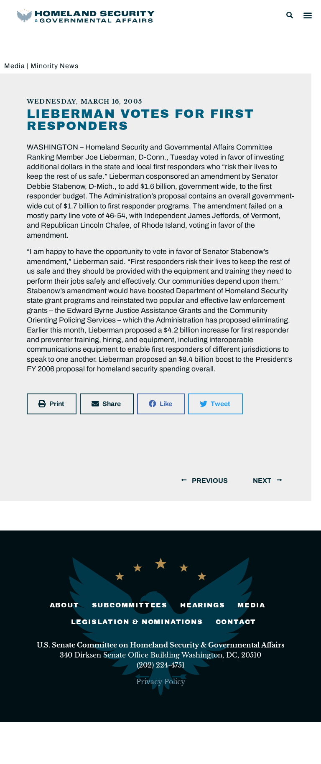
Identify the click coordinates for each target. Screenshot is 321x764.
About (64, 605)
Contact (236, 621)
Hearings (202, 605)
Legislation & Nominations (137, 621)
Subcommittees (130, 605)
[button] (289, 15)
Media (14, 65)
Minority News (55, 65)
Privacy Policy (160, 682)
